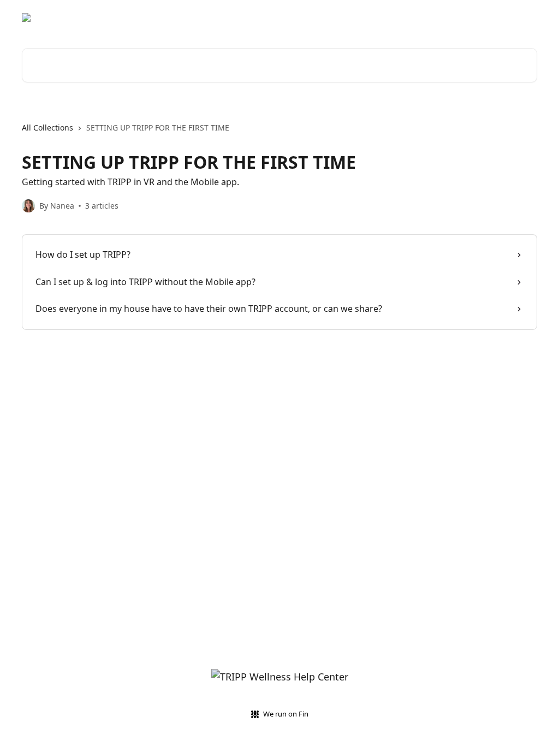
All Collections (47, 127)
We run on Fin (285, 714)
